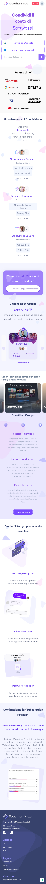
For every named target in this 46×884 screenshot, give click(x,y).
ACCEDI (35, 3)
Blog (4, 843)
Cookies (5, 865)
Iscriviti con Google (23, 42)
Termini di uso (7, 861)
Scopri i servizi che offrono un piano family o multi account (20, 378)
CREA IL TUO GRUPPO (23, 512)
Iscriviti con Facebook (23, 50)
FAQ (4, 851)
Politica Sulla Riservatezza (11, 869)
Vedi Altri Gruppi (23, 362)
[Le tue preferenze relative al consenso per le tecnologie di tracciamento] (42, 880)
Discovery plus (14, 406)
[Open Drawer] (42, 3)
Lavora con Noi (7, 847)
